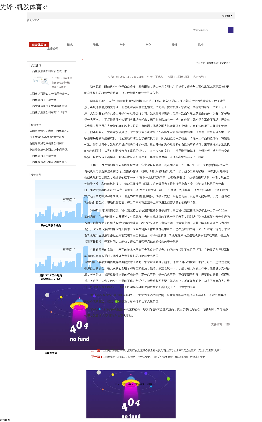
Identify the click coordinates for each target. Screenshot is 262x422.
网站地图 (5, 420)
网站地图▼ (227, 15)
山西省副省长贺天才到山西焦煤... (49, 106)
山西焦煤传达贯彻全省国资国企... (49, 162)
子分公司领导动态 (51, 225)
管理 (175, 44)
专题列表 (224, 63)
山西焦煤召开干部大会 (43, 100)
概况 (70, 44)
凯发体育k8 (33, 20)
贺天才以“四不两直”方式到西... (48, 137)
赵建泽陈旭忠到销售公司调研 (47, 143)
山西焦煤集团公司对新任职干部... (49, 71)
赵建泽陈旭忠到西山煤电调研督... (49, 149)
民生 (201, 44)
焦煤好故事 (51, 353)
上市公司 (53, 48)
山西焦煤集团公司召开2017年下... (50, 112)
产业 (122, 44)
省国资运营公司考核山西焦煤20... (49, 131)
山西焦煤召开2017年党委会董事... (50, 93)
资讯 (96, 44)
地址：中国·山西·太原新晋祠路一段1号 (133, 384)
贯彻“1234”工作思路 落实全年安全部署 (51, 277)
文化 (148, 44)
